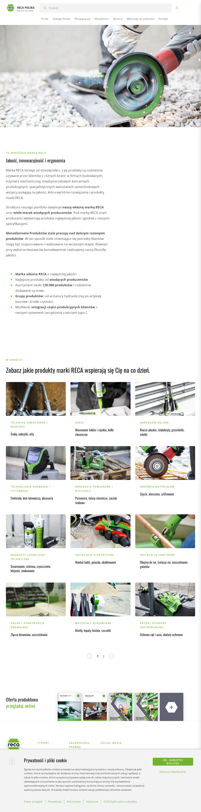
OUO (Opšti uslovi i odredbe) (120, 801)
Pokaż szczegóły (33, 801)
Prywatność (55, 801)
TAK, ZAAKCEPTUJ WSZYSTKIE (173, 761)
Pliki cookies (74, 801)
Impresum (92, 801)
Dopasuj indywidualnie (173, 771)
